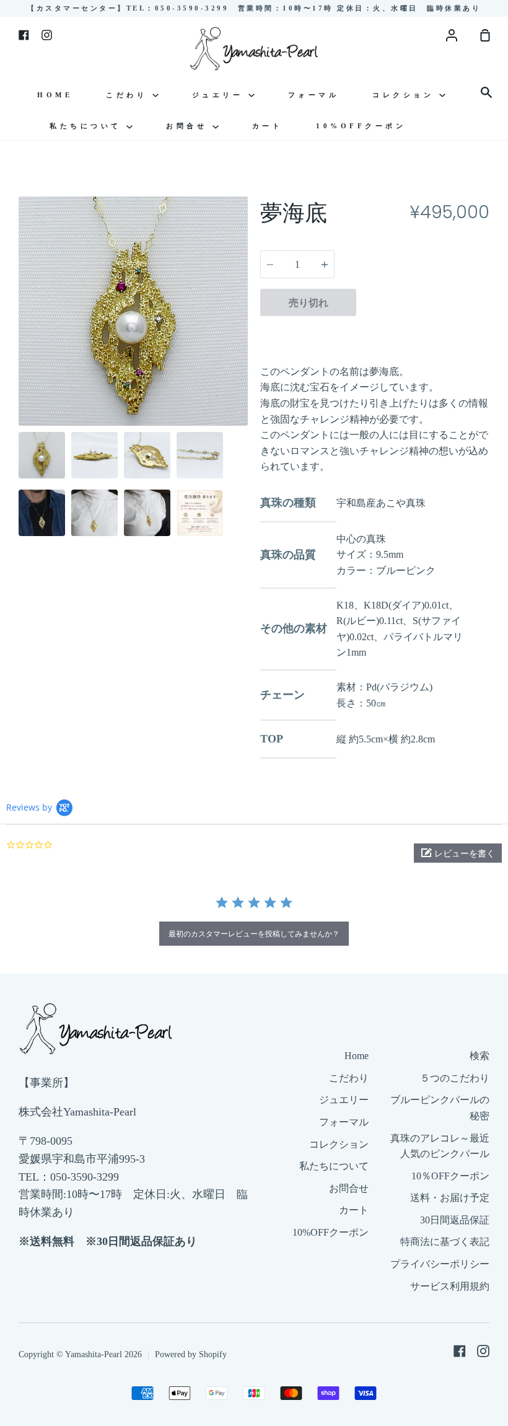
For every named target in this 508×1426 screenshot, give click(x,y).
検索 (479, 1055)
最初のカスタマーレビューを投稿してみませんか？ (254, 933)
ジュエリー (220, 95)
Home (54, 95)
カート (267, 126)
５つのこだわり (454, 1078)
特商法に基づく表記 (444, 1241)
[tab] (42, 455)
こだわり (129, 95)
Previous (22, 349)
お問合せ (189, 126)
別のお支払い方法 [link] (423, 331)
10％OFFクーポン (450, 1176)
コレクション (405, 95)
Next (244, 349)
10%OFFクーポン (361, 126)
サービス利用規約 (449, 1286)
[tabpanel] (133, 311)
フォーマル (313, 95)
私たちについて (88, 126)
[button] (458, 853)
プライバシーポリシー (439, 1264)
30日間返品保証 (454, 1220)
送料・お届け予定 (449, 1197)
